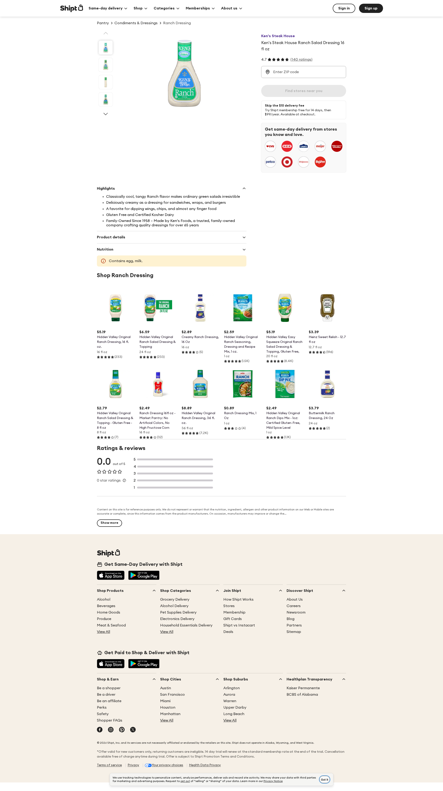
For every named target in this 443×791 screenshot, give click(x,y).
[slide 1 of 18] (106, 47)
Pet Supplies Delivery (178, 612)
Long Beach (233, 714)
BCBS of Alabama (302, 694)
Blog (290, 619)
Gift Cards (232, 619)
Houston (167, 707)
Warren (229, 701)
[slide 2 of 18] (106, 65)
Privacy (133, 765)
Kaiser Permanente (303, 688)
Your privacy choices (167, 765)
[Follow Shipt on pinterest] (122, 730)
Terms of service (109, 765)
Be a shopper (108, 688)
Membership (234, 612)
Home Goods (108, 612)
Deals (228, 632)
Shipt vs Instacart (239, 625)
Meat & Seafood (111, 625)
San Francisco (172, 694)
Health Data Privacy (205, 765)
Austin (165, 688)
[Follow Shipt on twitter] (133, 730)
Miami (165, 701)
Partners (294, 625)
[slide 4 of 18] (106, 99)
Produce (104, 619)
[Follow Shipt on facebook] (99, 730)
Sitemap (294, 632)
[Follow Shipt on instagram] (111, 730)
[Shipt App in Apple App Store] (111, 576)
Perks (102, 707)
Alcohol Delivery (174, 606)
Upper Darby (234, 707)
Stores (229, 606)
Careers (294, 606)
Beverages (106, 606)
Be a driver (106, 694)
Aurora (229, 694)
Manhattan (170, 714)
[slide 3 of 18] (106, 82)
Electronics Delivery (177, 619)
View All (103, 632)
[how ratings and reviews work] (124, 480)
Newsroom (296, 612)
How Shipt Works (238, 599)
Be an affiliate (109, 701)
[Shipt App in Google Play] (143, 576)
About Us (295, 599)
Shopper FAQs (109, 720)
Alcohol (103, 599)
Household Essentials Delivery (186, 625)
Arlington (231, 688)
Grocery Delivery (174, 599)
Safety (103, 714)
